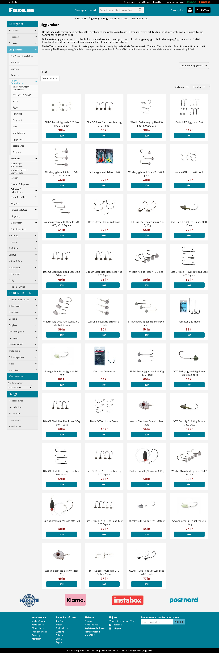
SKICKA (179, 622)
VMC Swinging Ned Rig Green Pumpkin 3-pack (189, 373)
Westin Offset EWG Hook (189, 172)
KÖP (61, 135)
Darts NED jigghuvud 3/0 (189, 122)
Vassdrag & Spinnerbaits (17, 165)
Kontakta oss (144, 2)
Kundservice (129, 2)
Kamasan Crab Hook (104, 371)
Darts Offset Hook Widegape (104, 222)
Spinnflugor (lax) (18, 229)
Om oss (88, 621)
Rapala (59, 642)
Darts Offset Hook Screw (104, 421)
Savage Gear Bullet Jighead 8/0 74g (62, 373)
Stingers (17, 152)
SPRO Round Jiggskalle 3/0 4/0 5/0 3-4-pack (62, 124)
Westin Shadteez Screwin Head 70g (62, 572)
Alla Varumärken (15, 382)
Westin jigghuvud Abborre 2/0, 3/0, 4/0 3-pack (61, 173)
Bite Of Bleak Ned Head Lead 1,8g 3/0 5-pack (104, 522)
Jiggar (15, 107)
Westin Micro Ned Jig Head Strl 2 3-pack (189, 472)
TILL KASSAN (202, 10)
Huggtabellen (15, 407)
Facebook (117, 624)
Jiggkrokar (18, 139)
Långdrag (15, 216)
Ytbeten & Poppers (20, 184)
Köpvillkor (157, 2)
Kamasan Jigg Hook (189, 321)
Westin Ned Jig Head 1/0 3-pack (146, 272)
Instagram (117, 628)
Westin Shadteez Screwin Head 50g (147, 422)
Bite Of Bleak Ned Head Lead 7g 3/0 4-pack (104, 124)
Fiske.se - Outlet (17, 286)
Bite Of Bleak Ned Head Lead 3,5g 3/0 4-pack (61, 422)
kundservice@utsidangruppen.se (137, 650)
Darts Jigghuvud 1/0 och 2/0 (104, 172)
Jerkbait (14, 177)
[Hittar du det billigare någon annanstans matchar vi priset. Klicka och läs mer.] (29, 598)
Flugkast (15, 203)
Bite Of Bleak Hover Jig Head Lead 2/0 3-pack (61, 472)
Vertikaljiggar (19, 133)
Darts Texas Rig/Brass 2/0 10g (146, 471)
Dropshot (17, 120)
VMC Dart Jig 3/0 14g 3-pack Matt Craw (189, 422)
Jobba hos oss (91, 624)
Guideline (60, 631)
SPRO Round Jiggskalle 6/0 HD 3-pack (146, 323)
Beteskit (15, 75)
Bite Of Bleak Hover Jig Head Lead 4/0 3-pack (189, 273)
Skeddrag (15, 62)
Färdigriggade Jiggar (22, 94)
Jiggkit (15, 100)
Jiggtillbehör (18, 145)
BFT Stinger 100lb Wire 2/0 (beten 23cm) (104, 572)
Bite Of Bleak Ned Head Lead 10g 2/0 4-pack (104, 273)
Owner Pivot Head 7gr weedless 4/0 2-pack (146, 572)
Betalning (36, 635)
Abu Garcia (61, 621)
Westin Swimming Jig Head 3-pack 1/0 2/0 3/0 (147, 124)
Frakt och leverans (40, 631)
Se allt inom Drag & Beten (22, 56)
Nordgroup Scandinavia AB (86, 650)
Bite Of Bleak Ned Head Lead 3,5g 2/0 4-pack (61, 273)
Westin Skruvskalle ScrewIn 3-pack (104, 323)
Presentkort (14, 420)
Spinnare (15, 68)
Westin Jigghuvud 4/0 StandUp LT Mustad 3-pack (61, 323)
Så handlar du (38, 628)
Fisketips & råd (16, 401)
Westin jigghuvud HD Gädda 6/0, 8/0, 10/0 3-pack (61, 223)
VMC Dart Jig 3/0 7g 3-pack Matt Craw (189, 223)
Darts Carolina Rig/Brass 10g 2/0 (61, 521)
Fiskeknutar (14, 413)
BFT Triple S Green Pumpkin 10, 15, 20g (147, 223)
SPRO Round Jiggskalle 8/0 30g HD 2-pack (147, 373)
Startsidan (13, 2)
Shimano (60, 635)
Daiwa (59, 638)
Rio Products (62, 628)
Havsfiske (17, 113)
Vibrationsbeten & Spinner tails (19, 171)
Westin (59, 624)
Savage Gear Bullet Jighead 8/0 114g (189, 522)
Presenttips (14, 274)
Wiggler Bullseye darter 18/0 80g (147, 521)
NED (15, 126)
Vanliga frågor (38, 621)
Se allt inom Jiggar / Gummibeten (21, 88)
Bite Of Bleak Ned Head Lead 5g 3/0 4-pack (104, 472)
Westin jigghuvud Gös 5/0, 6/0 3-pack (146, 173)
